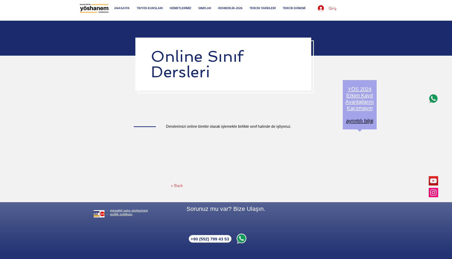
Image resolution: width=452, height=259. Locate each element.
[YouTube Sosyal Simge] (433, 181)
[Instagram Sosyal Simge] (433, 192)
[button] (176, 185)
